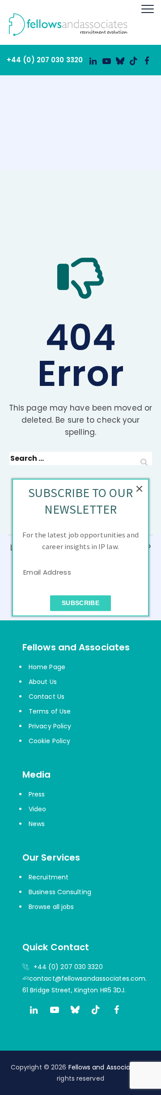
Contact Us (46, 696)
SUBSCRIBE (80, 602)
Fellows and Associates (104, 1067)
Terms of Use (50, 711)
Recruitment (48, 877)
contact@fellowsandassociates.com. (88, 978)
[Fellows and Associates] (63, 22)
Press (37, 794)
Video (38, 809)
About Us (43, 681)
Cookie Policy (49, 740)
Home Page (47, 666)
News (37, 823)
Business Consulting (60, 891)
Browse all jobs (51, 906)
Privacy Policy (50, 726)
